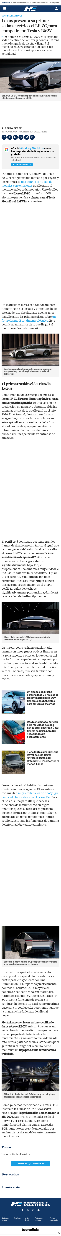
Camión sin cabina (40, 3)
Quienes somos (5, 1219)
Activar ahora (20, 164)
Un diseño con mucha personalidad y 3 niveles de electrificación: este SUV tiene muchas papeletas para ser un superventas (42, 697)
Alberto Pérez (12, 128)
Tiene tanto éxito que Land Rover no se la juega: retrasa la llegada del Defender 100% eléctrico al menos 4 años (43, 758)
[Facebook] (4, 137)
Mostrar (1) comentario (31, 1163)
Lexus (5, 1154)
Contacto (17, 1218)
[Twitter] (9, 137)
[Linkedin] (15, 137)
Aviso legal (27, 1219)
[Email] (32, 137)
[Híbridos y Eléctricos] (30, 1203)
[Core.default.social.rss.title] (38, 1210)
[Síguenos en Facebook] (22, 1210)
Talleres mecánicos (21, 3)
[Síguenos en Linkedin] (33, 1210)
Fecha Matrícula (54, 1219)
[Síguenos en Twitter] (27, 1210)
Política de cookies (39, 1219)
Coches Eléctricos (12, 16)
